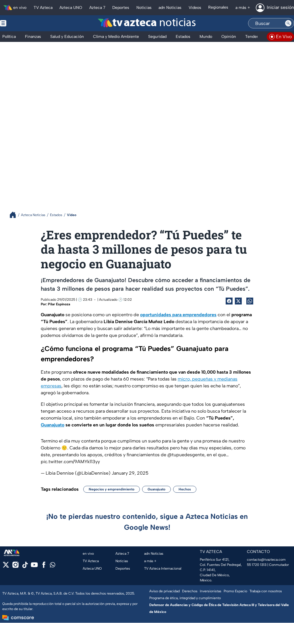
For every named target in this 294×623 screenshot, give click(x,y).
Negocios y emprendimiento (111, 489)
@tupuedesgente (185, 454)
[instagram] (15, 566)
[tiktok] (24, 566)
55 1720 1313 (256, 565)
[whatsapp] (52, 566)
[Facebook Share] (229, 301)
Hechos (185, 489)
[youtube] (34, 566)
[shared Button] (249, 301)
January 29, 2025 (130, 473)
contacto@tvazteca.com (266, 560)
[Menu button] (23, 23)
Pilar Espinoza (59, 304)
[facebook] (43, 566)
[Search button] (288, 23)
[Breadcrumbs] (15, 214)
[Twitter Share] (238, 301)
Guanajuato (156, 489)
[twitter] (5, 566)
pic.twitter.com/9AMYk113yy (70, 461)
